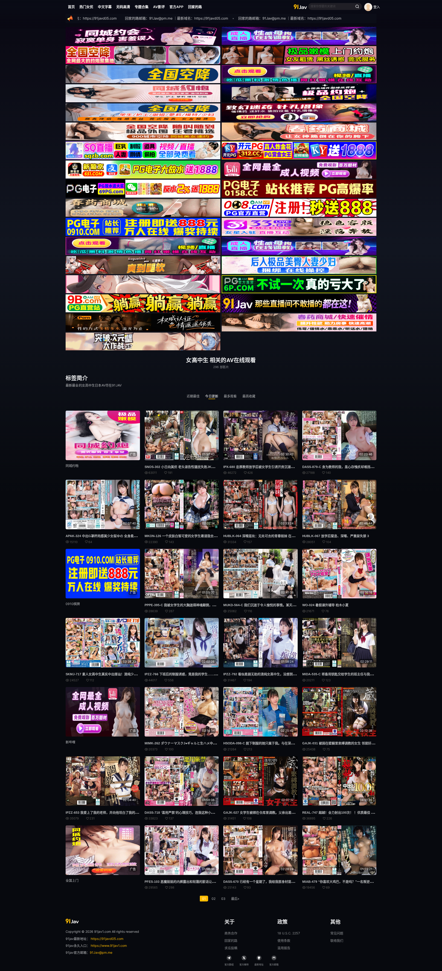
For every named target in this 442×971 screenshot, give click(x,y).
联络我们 (336, 940)
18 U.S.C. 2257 (288, 933)
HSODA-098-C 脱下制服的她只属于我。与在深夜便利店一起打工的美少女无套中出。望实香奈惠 (292, 743)
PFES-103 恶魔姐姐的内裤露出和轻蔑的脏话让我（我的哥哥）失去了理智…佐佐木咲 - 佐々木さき (215, 881)
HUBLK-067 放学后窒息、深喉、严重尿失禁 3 (335, 536)
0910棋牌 (73, 604)
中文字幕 (105, 7)
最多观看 (230, 396)
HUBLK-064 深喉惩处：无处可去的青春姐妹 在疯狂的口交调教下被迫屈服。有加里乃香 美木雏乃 (293, 536)
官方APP (176, 7)
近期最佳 (193, 396)
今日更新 (211, 396)
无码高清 (123, 7)
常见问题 (336, 933)
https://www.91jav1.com (109, 946)
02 (213, 899)
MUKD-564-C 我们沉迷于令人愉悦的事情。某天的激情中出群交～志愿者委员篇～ (282, 605)
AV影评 (159, 7)
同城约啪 (72, 466)
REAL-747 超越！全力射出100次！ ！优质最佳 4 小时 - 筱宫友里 (349, 812)
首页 (71, 7)
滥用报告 (283, 948)
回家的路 (195, 7)
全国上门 (72, 880)
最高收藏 (249, 396)
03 (223, 899)
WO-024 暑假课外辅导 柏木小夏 (325, 605)
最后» (235, 899)
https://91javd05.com (107, 939)
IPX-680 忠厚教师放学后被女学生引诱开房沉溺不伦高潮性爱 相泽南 (272, 466)
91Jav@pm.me (101, 952)
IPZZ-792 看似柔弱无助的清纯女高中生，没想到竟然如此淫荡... (269, 674)
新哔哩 (70, 742)
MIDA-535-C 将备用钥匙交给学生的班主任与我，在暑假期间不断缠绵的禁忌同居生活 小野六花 (370, 674)
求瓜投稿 (230, 948)
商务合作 (230, 933)
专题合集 (141, 7)
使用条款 (283, 940)
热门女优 (86, 7)
